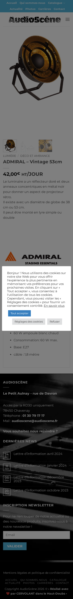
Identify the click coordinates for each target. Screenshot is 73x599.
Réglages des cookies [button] (29, 321)
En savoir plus (54, 306)
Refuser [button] (55, 321)
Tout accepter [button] (19, 313)
